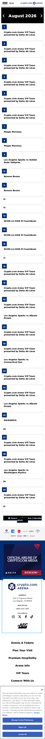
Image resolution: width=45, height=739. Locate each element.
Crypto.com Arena (31, 3)
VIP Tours (22, 673)
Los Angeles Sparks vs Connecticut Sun (16, 360)
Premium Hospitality (22, 657)
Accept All (22, 734)
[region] (22, 712)
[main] (22, 261)
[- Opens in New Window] (6, 531)
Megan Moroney (13, 131)
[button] (3, 16)
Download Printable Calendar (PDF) (26, 519)
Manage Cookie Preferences (22, 720)
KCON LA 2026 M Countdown (20, 221)
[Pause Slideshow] (38, 547)
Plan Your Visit (22, 650)
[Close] (42, 689)
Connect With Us (22, 680)
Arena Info (22, 665)
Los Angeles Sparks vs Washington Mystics (16, 471)
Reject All (22, 727)
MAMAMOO (10, 420)
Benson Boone (12, 176)
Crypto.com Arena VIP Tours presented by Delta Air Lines (19, 33)
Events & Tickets (22, 642)
